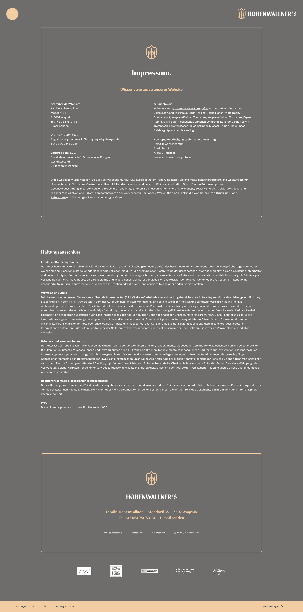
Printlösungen (210, 184)
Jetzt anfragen (271, 606)
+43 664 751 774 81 (67, 122)
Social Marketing (206, 188)
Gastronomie (94, 184)
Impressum (137, 532)
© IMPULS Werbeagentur (186, 532)
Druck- (220, 193)
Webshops (187, 188)
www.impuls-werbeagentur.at (173, 157)
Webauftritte (236, 180)
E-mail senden (60, 126)
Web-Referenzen (204, 193)
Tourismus (78, 184)
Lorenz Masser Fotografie (191, 108)
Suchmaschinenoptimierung (162, 188)
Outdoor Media (60, 193)
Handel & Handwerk (116, 184)
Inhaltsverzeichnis (113, 532)
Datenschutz (158, 532)
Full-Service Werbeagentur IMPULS (112, 180)
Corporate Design (229, 188)
